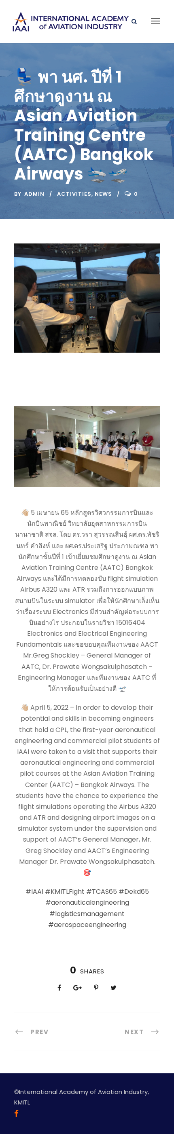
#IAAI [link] (34, 891)
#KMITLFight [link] (65, 891)
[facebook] (16, 1113)
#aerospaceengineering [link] (87, 924)
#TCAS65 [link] (101, 891)
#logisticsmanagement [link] (87, 913)
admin (34, 194)
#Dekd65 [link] (134, 891)
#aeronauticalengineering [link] (87, 902)
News (103, 194)
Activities (74, 194)
